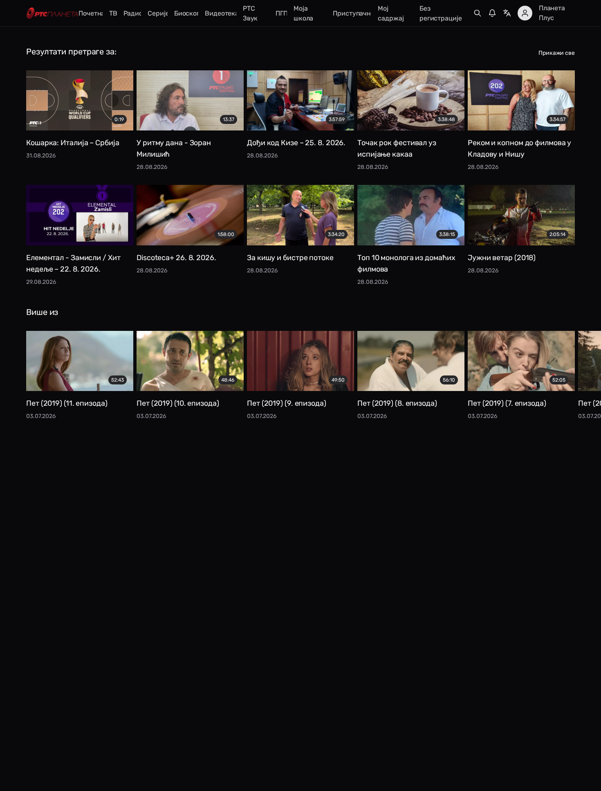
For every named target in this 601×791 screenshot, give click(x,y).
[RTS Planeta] (52, 13)
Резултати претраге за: (71, 51)
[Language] (507, 13)
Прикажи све (556, 52)
